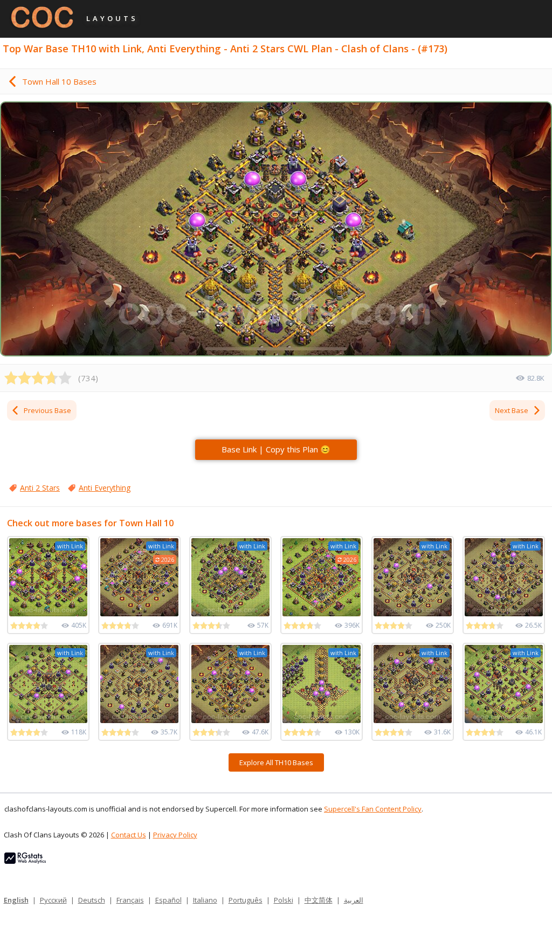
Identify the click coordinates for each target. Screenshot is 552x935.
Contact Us (128, 835)
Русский (53, 900)
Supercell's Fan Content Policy (373, 809)
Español (168, 900)
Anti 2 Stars (40, 488)
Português (246, 900)
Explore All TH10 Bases (276, 762)
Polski (283, 900)
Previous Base (47, 410)
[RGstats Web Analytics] (25, 861)
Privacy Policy (175, 835)
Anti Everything (104, 488)
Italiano (205, 900)
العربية (353, 900)
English (16, 900)
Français (130, 900)
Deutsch (91, 900)
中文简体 (319, 900)
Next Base (511, 410)
